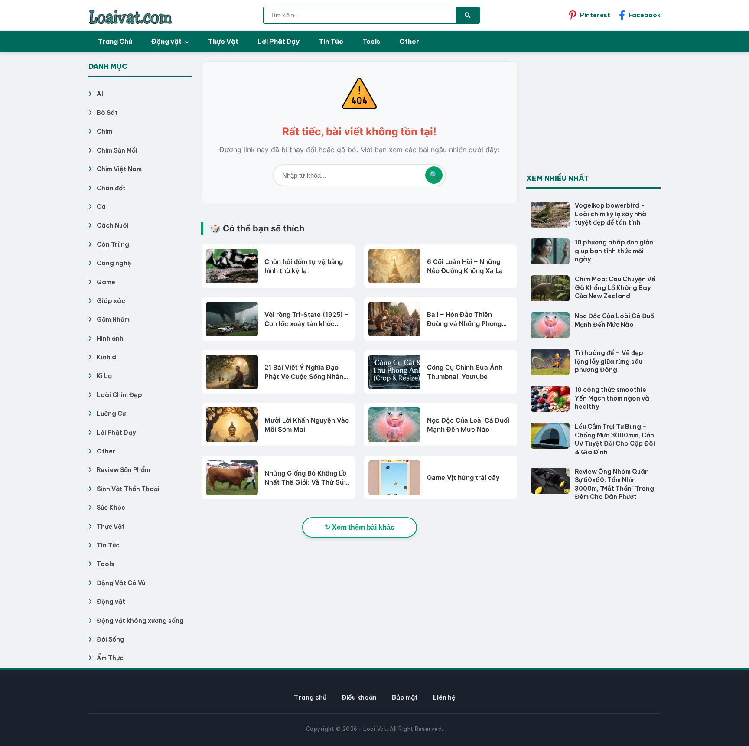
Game (106, 282)
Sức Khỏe (111, 507)
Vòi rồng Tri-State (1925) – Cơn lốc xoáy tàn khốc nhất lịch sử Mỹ (306, 319)
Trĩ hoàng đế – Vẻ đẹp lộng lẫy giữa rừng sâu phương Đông (609, 361)
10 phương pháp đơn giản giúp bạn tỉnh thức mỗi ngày (614, 250)
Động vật (167, 41)
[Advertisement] (591, 115)
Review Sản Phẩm (123, 470)
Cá (101, 207)
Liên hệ (444, 697)
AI (100, 94)
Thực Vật (223, 41)
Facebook (645, 15)
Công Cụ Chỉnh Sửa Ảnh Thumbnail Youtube (464, 372)
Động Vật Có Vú (121, 583)
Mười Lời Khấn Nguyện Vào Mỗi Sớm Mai (306, 424)
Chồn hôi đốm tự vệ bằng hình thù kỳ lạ (303, 266)
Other (409, 41)
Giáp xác (111, 301)
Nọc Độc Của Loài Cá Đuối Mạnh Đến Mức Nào (468, 424)
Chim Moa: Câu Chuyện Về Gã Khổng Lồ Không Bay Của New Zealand (615, 287)
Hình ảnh (110, 338)
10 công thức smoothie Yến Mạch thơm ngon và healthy (612, 398)
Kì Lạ (104, 376)
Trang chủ (310, 697)
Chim (104, 131)
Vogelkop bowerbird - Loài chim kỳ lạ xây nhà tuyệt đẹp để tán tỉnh (610, 214)
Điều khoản (359, 697)
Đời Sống (110, 639)
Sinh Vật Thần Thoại (128, 489)
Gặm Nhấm (113, 319)
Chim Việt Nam (119, 169)
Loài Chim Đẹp (119, 395)
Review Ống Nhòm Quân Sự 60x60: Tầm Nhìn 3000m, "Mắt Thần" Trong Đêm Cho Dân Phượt (614, 484)
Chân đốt (111, 188)
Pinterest (595, 15)
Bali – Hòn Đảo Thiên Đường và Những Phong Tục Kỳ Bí (464, 319)
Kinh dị (107, 357)
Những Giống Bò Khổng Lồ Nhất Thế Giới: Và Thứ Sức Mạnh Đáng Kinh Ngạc (306, 478)
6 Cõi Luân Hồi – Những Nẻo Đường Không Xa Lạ (465, 266)
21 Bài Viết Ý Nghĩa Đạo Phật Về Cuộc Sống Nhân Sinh (303, 372)
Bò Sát (107, 113)
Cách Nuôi (113, 225)
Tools (371, 41)
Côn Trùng (113, 244)
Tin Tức (331, 41)
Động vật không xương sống (140, 621)
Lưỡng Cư (111, 413)
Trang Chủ (115, 41)
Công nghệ (114, 263)
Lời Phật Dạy (278, 41)
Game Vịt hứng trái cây (463, 477)
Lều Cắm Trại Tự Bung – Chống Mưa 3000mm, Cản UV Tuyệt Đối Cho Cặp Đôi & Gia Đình (615, 439)
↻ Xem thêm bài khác (359, 527)
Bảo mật (405, 697)
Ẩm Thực (110, 658)
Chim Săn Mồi (117, 150)
